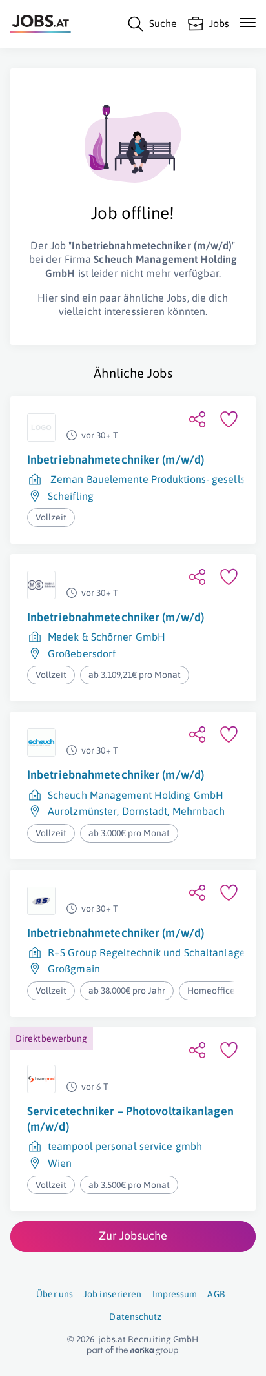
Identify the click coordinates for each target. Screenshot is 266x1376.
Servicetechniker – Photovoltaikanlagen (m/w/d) (130, 1118)
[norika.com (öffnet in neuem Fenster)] (132, 1350)
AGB (215, 1294)
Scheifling (71, 496)
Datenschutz (135, 1316)
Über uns (54, 1294)
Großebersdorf (82, 653)
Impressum (175, 1294)
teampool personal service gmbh (125, 1146)
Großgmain (74, 968)
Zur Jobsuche (133, 1235)
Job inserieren (112, 1294)
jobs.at (112, 1339)
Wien (60, 1163)
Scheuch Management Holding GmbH (135, 795)
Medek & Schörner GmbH (106, 636)
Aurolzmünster (82, 811)
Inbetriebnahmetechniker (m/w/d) (115, 459)
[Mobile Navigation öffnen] (248, 22)
